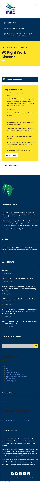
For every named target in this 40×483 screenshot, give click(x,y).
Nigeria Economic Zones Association (16, 377)
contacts (12, 155)
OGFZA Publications (14, 79)
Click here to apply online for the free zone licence (16, 420)
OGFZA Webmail (10, 379)
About (7, 366)
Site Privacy (9, 383)
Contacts (8, 371)
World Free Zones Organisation (15, 375)
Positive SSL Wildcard (6, 482)
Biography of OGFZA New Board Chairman (17, 278)
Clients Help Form (11, 381)
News (7, 369)
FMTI (3, 401)
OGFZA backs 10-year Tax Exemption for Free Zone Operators (18, 300)
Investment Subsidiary (12, 373)
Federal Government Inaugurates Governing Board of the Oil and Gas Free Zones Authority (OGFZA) (19, 289)
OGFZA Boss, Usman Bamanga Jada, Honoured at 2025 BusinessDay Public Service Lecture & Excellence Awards (19, 311)
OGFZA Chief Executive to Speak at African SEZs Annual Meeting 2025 (19, 322)
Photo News (6, 270)
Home (3, 47)
